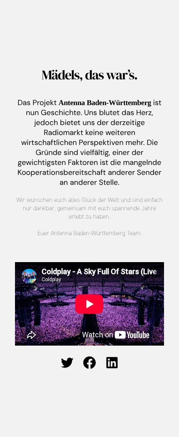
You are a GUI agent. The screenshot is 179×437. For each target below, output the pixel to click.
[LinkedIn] (111, 362)
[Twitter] (67, 362)
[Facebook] (89, 362)
